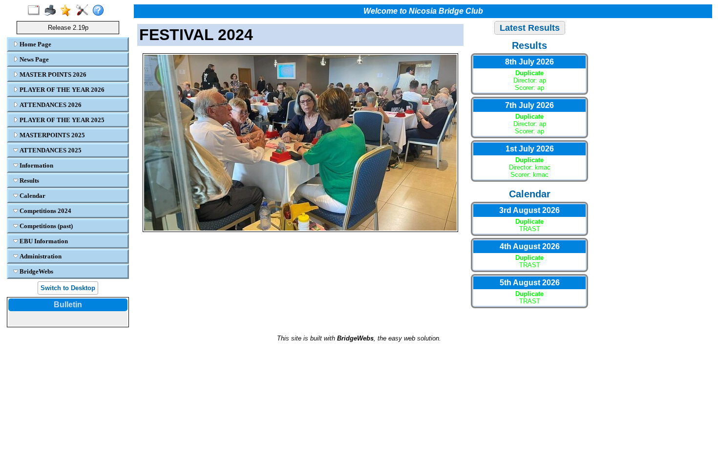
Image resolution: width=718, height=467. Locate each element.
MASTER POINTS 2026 (52, 74)
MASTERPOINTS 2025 (51, 135)
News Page (33, 59)
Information (35, 165)
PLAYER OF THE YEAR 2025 (61, 120)
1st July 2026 (530, 149)
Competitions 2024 (44, 210)
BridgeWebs (35, 271)
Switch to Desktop (68, 288)
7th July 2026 (529, 105)
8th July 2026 (529, 62)
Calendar (31, 195)
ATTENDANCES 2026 (50, 104)
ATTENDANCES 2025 (50, 150)
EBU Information (43, 241)
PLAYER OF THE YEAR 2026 (61, 89)
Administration (40, 256)
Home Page (34, 44)
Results (28, 180)
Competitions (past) (45, 226)
